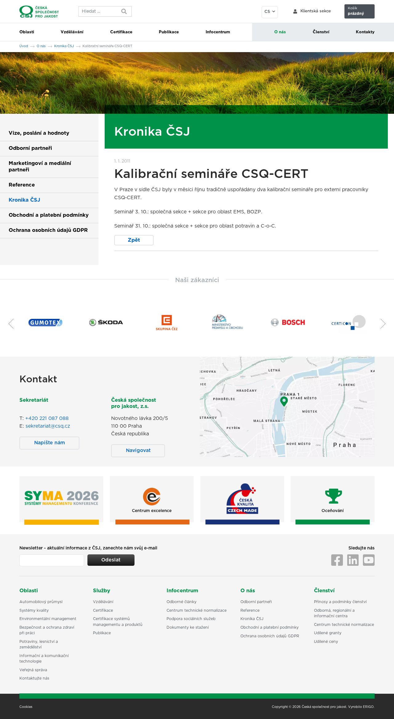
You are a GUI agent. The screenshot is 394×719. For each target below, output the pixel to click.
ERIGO (368, 707)
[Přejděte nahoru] (381, 706)
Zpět (134, 240)
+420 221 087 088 (47, 418)
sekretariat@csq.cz (48, 426)
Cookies (25, 707)
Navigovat (138, 450)
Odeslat (110, 559)
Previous (8, 323)
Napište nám (49, 442)
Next (385, 323)
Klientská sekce (315, 11)
